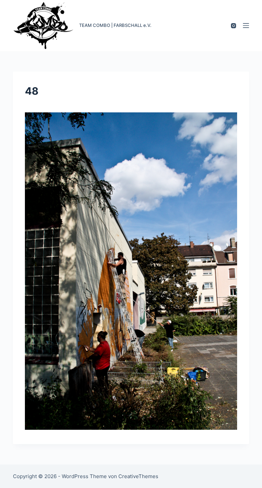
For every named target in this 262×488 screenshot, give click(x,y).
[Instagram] (233, 25)
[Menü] (246, 25)
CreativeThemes (138, 476)
